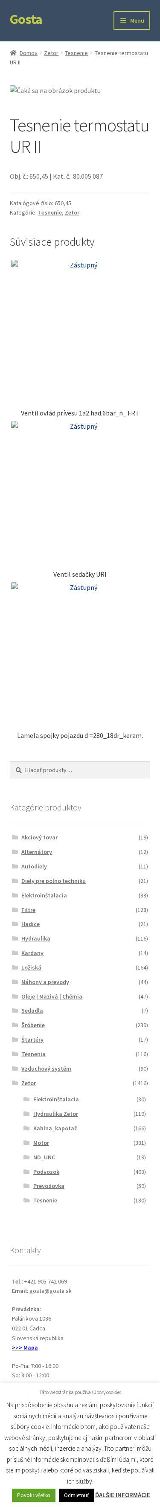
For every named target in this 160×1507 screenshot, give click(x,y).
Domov (29, 53)
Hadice (30, 924)
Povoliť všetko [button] (33, 1495)
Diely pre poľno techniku (53, 881)
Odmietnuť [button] (76, 1495)
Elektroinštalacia (44, 895)
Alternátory (36, 852)
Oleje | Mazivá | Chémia (51, 996)
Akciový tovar (39, 837)
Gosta (26, 19)
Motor (41, 1143)
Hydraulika (35, 938)
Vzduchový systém (46, 1068)
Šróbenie (33, 1025)
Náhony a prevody (45, 982)
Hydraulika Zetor (55, 1114)
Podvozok (46, 1172)
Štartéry (32, 1039)
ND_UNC (44, 1157)
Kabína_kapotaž (55, 1128)
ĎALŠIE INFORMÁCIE (122, 1495)
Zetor (51, 53)
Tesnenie (76, 53)
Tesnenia (33, 1054)
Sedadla (32, 1010)
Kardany (32, 953)
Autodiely (34, 866)
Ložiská (31, 967)
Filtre (28, 910)
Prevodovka (48, 1186)
